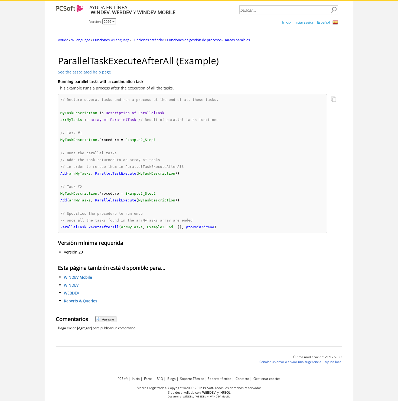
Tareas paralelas (237, 39)
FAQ (160, 378)
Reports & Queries (80, 300)
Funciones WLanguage (111, 39)
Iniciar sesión (303, 22)
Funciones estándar (148, 39)
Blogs (171, 378)
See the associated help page (84, 72)
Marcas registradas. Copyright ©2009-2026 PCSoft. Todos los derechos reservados (199, 388)
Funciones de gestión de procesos (194, 39)
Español (323, 22)
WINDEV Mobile (78, 277)
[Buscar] (334, 10)
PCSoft (123, 378)
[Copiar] (333, 99)
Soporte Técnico (192, 378)
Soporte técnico (219, 378)
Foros (148, 378)
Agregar (108, 319)
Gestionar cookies (266, 378)
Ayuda (63, 39)
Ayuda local (333, 362)
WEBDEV (71, 293)
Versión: (95, 21)
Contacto (242, 378)
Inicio (286, 22)
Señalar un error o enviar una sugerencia (290, 362)
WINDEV (71, 285)
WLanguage (80, 39)
